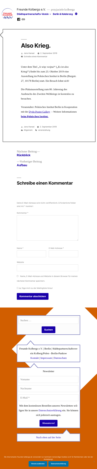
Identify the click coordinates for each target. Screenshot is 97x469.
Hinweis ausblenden (38, 464)
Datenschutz (60, 358)
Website (20, 262)
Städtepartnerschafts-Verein (33, 14)
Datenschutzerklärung (50, 410)
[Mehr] (76, 14)
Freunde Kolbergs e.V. (31, 9)
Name (20, 248)
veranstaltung (44, 130)
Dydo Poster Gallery (39, 111)
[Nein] (94, 461)
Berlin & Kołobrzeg (63, 14)
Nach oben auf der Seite (48, 437)
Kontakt (34, 358)
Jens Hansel (29, 53)
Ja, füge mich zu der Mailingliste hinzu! (35, 288)
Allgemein (28, 130)
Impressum (46, 358)
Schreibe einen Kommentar (35, 56)
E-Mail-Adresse (56, 248)
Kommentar (22, 213)
